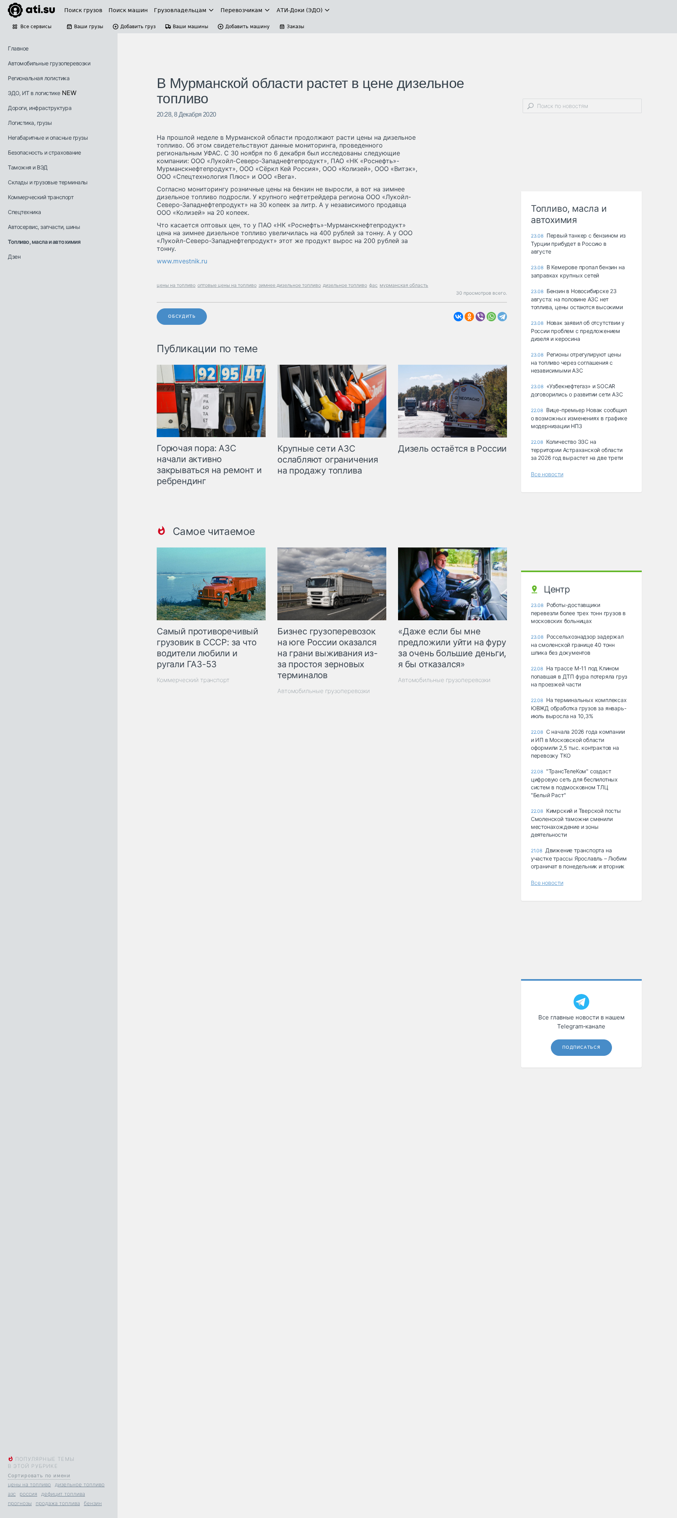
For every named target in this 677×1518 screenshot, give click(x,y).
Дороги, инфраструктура (39, 107)
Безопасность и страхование (44, 152)
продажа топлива (58, 1503)
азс (12, 1494)
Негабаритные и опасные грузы (48, 137)
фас (373, 285)
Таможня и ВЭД (28, 167)
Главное (18, 48)
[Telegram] (502, 316)
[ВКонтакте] (458, 316)
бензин (93, 1503)
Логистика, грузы (30, 122)
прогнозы (20, 1503)
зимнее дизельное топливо (290, 285)
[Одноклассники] (469, 316)
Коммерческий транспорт (40, 197)
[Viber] (480, 316)
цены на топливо (29, 1484)
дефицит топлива (63, 1494)
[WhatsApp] (491, 316)
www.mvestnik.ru (182, 261)
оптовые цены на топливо (227, 285)
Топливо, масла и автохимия (44, 241)
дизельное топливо (80, 1484)
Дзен (14, 256)
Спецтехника (24, 212)
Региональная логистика (38, 78)
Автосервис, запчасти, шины (44, 226)
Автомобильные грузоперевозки (49, 63)
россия (28, 1494)
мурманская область (404, 285)
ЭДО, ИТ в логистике (34, 93)
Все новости (547, 474)
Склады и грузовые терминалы (48, 182)
